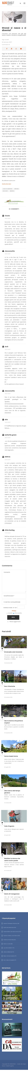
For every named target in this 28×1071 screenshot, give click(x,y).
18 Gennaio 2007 (7, 42)
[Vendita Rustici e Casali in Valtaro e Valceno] (12, 979)
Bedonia (12, 191)
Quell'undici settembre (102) (9, 927)
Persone (16, 188)
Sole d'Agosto (9, 826)
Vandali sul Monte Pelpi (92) (9, 939)
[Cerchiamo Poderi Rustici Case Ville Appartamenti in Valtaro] (14, 202)
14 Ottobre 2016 (7, 802)
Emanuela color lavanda (13, 652)
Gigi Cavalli (5, 39)
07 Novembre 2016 (8, 732)
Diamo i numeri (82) (8, 943)
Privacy (14, 610)
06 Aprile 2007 (7, 835)
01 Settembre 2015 (8, 663)
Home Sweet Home (11, 756)
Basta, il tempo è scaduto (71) (9, 955)
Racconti (5, 191)
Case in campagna (7, 188)
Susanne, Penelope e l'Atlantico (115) (11, 923)
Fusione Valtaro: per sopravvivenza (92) (12, 931)
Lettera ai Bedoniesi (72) (8, 951)
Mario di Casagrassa (11, 894)
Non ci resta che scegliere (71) (9, 960)
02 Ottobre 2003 (8, 905)
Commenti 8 (6, 44)
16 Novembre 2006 (8, 697)
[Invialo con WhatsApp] (16, 49)
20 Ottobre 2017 (7, 870)
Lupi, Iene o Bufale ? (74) (8, 947)
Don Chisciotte (9, 686)
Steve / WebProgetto (8, 1066)
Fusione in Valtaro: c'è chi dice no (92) (11, 935)
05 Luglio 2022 (7, 767)
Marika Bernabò (6, 184)
